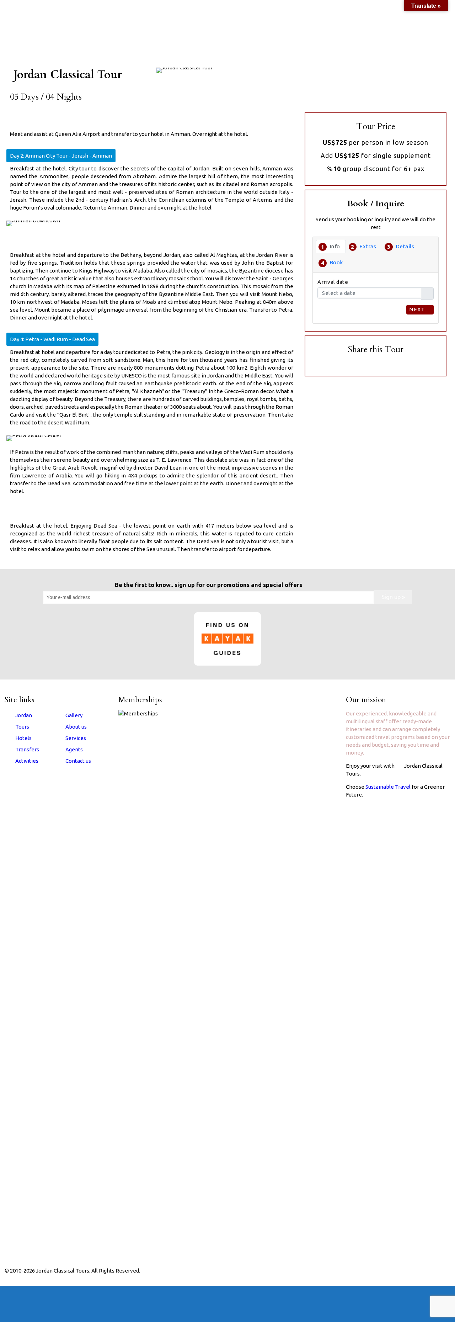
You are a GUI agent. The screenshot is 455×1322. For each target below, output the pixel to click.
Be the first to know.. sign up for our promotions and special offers (208, 585)
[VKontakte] (415, 1271)
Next (418, 309)
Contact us (78, 761)
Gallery (73, 715)
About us (76, 727)
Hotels (23, 738)
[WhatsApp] (367, 1271)
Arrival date (332, 282)
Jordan (23, 715)
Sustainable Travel (388, 787)
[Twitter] (386, 1271)
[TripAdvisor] (405, 1271)
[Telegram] (424, 1271)
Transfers (27, 749)
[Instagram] (396, 1271)
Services (75, 738)
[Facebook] (376, 1271)
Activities (26, 761)
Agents (74, 749)
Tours (22, 727)
